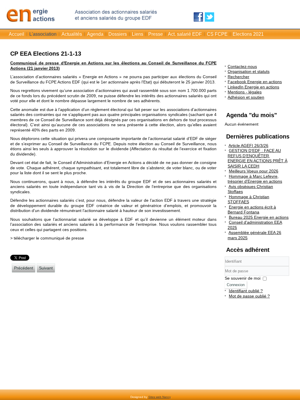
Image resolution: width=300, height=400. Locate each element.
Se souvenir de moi (242, 278)
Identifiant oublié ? (246, 290)
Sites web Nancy (159, 397)
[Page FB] (198, 17)
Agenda (95, 34)
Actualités (72, 34)
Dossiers (117, 34)
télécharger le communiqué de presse (49, 238)
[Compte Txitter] (209, 17)
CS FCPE (217, 34)
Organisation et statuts (249, 71)
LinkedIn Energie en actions (253, 87)
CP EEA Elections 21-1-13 (45, 53)
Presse (155, 34)
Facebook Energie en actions (255, 81)
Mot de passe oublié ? (249, 296)
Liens (137, 34)
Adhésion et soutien (246, 97)
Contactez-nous (242, 66)
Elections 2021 (248, 34)
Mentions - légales (245, 92)
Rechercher (238, 76)
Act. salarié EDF (185, 34)
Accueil (16, 34)
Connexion (236, 285)
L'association (43, 34)
